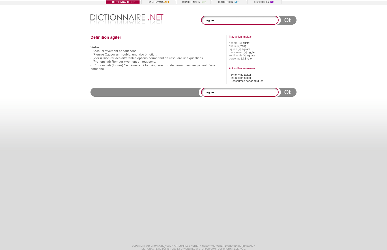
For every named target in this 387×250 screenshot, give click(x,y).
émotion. (151, 54)
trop (166, 65)
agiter (195, 246)
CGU (168, 246)
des (117, 58)
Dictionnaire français (239, 246)
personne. (97, 69)
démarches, (183, 65)
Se (126, 65)
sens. (133, 51)
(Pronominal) (101, 61)
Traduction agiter (240, 77)
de (166, 58)
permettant (156, 58)
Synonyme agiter (240, 74)
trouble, (125, 54)
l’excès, (150, 65)
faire (160, 65)
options (142, 58)
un (118, 54)
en (121, 51)
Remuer (117, 61)
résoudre (175, 58)
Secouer (98, 51)
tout (126, 51)
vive (141, 54)
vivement (111, 51)
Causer (110, 54)
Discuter (108, 58)
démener (135, 65)
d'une (211, 65)
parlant (202, 65)
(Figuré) (98, 54)
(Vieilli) (97, 58)
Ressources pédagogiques (246, 81)
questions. (196, 58)
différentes (128, 58)
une (135, 54)
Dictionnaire (156, 246)
